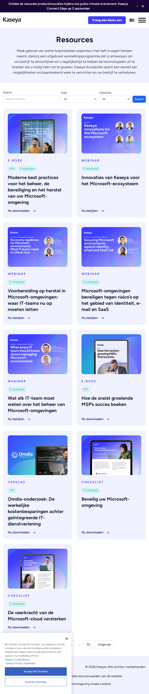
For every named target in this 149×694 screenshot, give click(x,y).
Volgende (104, 644)
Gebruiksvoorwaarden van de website (96, 676)
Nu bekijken (89, 211)
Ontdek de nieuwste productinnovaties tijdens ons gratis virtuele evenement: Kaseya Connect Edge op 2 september (68, 6)
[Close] (66, 638)
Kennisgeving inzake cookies (91, 684)
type (64, 92)
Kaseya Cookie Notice (17, 659)
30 (88, 644)
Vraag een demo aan (107, 20)
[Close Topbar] (143, 6)
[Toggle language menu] (132, 20)
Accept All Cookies (36, 671)
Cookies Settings (36, 681)
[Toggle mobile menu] (142, 20)
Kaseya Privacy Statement (21, 663)
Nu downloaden (19, 211)
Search (7, 92)
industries (105, 92)
